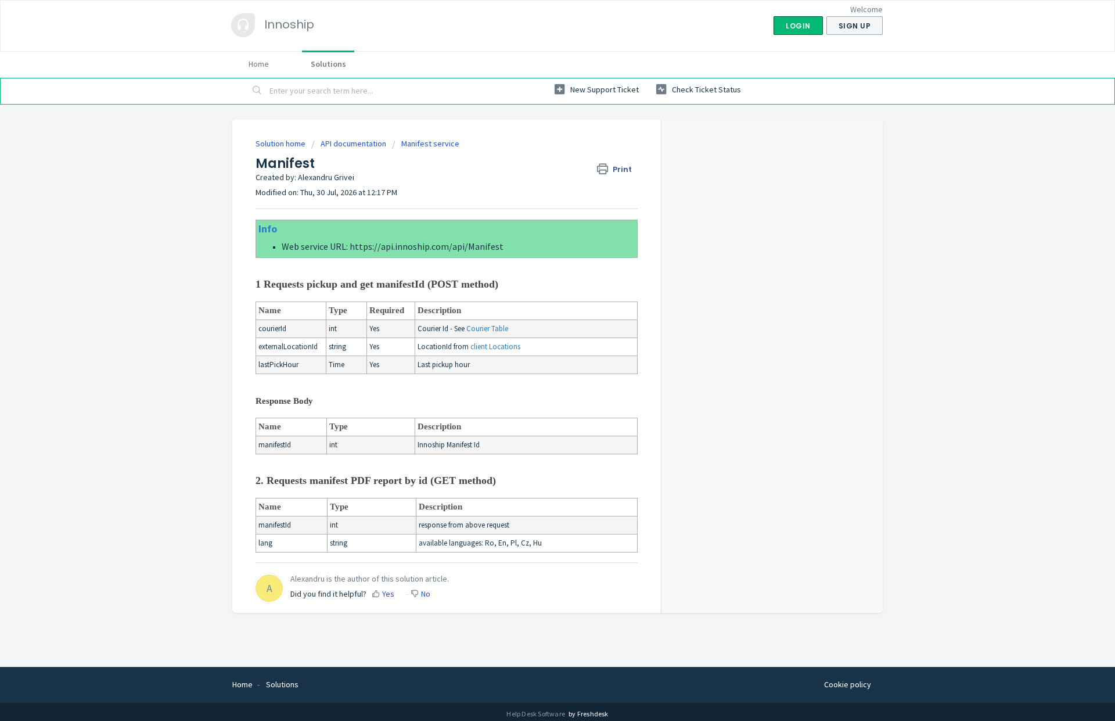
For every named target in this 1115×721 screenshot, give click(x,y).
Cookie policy (847, 684)
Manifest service (430, 143)
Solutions (328, 64)
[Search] (257, 91)
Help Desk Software (536, 713)
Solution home (281, 143)
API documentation (353, 143)
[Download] (536, 209)
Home (259, 64)
